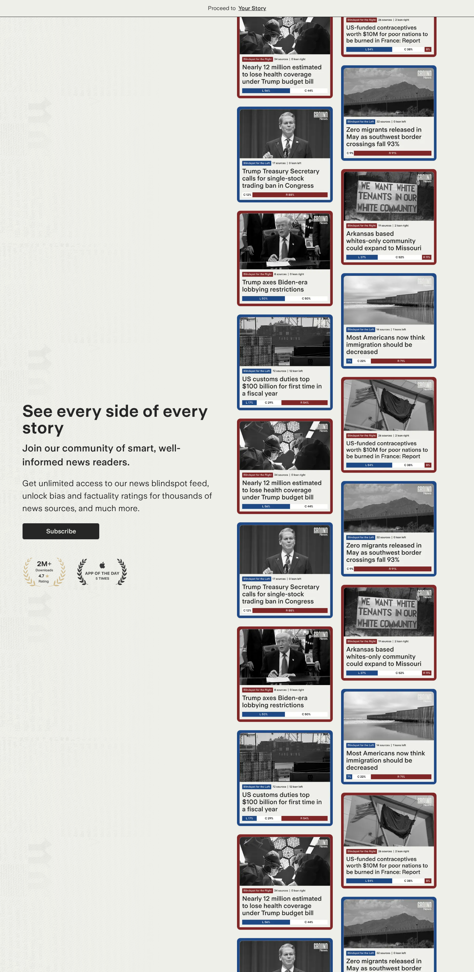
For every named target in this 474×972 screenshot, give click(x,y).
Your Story (252, 8)
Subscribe (61, 531)
